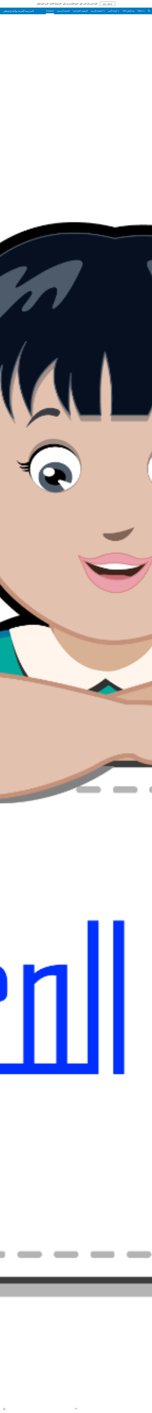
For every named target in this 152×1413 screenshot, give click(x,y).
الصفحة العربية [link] (96, 11)
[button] (149, 11)
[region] (76, 4)
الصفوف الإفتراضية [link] (80, 11)
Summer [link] (50, 11)
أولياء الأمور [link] (112, 11)
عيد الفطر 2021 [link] (129, 11)
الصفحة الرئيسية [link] (63, 11)
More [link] (140, 11)
